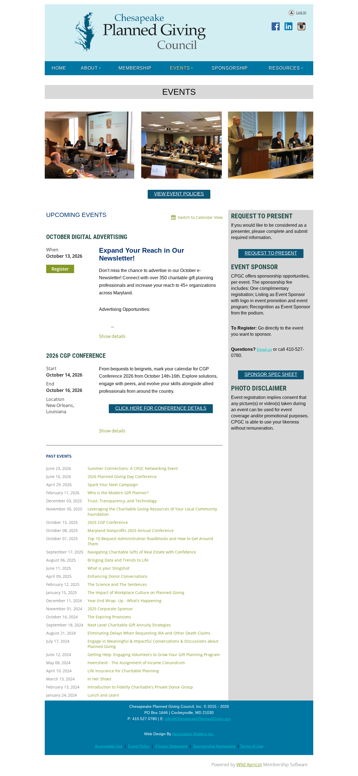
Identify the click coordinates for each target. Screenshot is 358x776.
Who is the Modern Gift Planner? (118, 492)
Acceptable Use (109, 746)
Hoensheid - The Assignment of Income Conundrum (136, 662)
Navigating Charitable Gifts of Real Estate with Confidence (142, 552)
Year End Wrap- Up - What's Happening (124, 600)
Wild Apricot (249, 764)
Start (51, 368)
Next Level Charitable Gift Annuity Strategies (129, 625)
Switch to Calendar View (200, 217)
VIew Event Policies (179, 193)
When (52, 250)
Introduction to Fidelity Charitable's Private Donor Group (140, 687)
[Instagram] (301, 26)
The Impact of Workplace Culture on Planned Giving (136, 592)
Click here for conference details (160, 408)
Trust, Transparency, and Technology (122, 500)
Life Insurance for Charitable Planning (123, 670)
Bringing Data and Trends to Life (118, 560)
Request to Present (271, 253)
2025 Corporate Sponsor (110, 608)
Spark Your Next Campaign (113, 484)
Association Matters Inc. (193, 734)
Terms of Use (251, 746)
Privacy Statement (171, 746)
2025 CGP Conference (108, 522)
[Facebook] (276, 26)
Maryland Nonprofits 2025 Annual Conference (131, 530)
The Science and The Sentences (117, 584)
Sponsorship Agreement (214, 746)
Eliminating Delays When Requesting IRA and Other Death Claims (149, 633)
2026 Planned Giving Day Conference (122, 476)
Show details (112, 336)
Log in (301, 12)
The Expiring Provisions (109, 616)
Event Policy (139, 746)
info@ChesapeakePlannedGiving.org (197, 718)
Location (55, 399)
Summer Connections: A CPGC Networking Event (133, 468)
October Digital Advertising (86, 236)
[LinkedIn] (288, 26)
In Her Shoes (99, 679)
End (50, 384)
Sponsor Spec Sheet (270, 374)
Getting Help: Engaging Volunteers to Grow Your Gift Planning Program (154, 654)
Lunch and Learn (103, 695)
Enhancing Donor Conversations (118, 576)
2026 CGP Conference (76, 355)
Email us (264, 349)
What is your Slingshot (108, 568)
